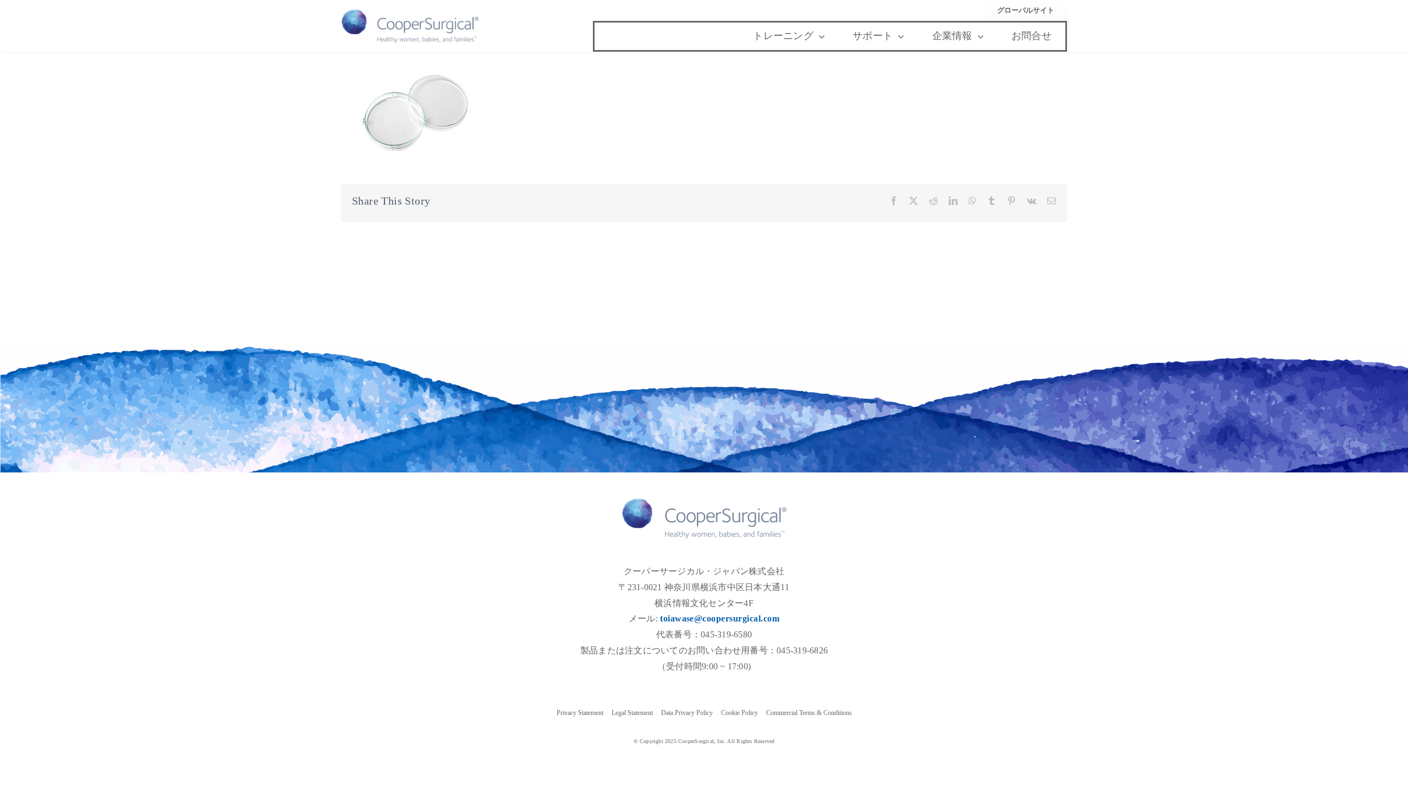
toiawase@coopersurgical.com (719, 618)
